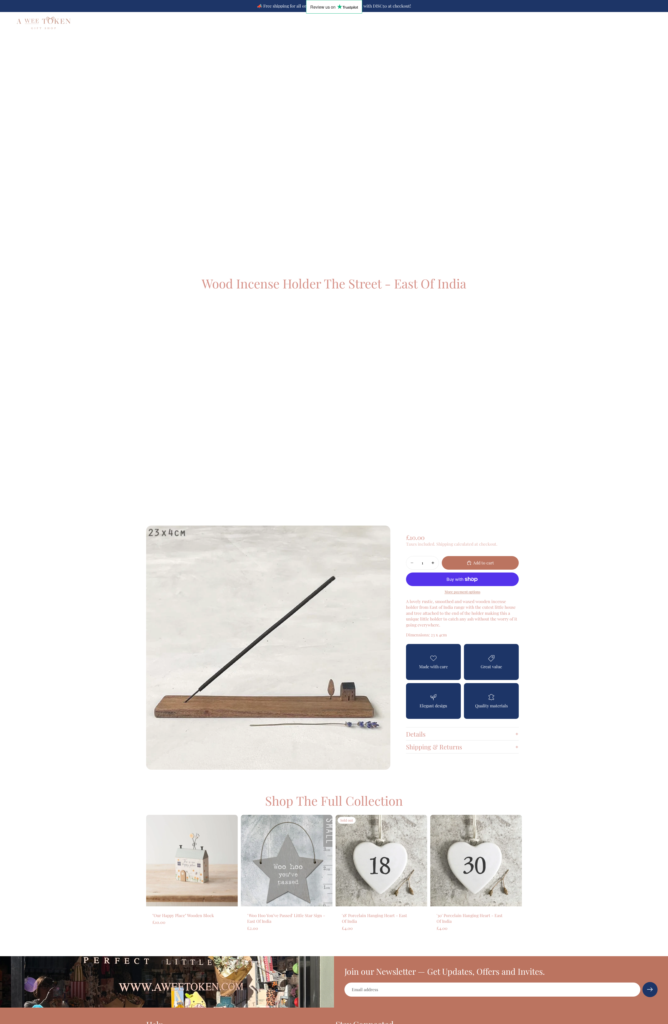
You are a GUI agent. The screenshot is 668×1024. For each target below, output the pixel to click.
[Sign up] (650, 989)
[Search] (631, 22)
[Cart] (654, 22)
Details (416, 734)
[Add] (229, 898)
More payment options (462, 592)
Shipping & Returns (434, 747)
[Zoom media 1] (268, 648)
